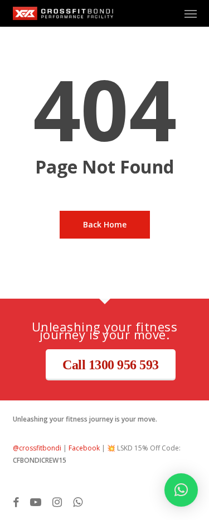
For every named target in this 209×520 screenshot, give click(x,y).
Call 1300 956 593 (110, 365)
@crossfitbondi (37, 448)
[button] (190, 13)
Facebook (84, 448)
